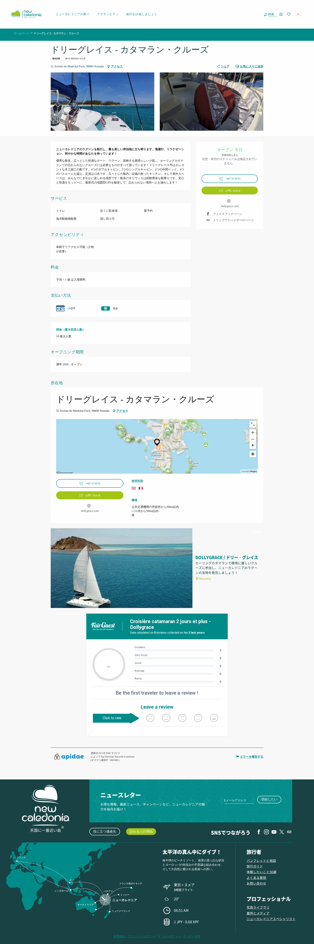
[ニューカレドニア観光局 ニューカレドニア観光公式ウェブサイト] (26, 14)
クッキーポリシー (169, 936)
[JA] (298, 14)
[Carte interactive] (281, 14)
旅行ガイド (255, 866)
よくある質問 (256, 877)
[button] (271, 14)
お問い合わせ (256, 883)
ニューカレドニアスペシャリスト (271, 918)
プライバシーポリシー (141, 936)
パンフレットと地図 (261, 860)
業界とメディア (258, 913)
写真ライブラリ (258, 907)
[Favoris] (289, 14)
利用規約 (119, 936)
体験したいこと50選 (261, 871)
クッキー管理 (191, 936)
